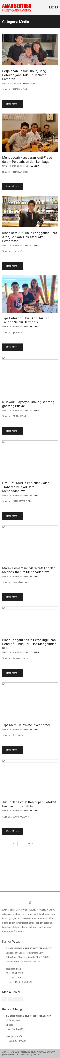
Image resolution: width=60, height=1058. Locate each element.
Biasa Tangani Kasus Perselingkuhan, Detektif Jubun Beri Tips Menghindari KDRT (29, 644)
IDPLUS (36, 1054)
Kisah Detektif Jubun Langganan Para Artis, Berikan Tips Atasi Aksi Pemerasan (29, 237)
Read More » (12, 104)
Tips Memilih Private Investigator (26, 725)
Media (32, 83)
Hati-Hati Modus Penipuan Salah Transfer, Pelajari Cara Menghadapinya (25, 487)
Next (30, 843)
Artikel (26, 83)
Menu (53, 7)
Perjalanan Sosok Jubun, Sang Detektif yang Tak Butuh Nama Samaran (24, 75)
